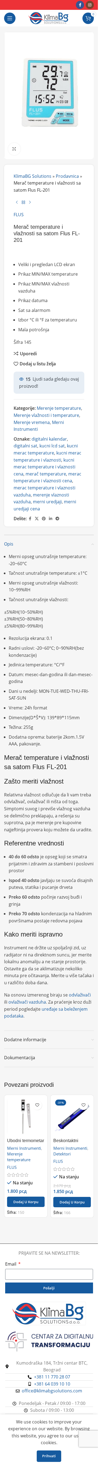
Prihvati (49, 1455)
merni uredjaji (47, 502)
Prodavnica (67, 176)
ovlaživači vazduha (27, 1002)
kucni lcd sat (52, 446)
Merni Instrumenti (24, 1148)
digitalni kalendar (49, 439)
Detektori (62, 1154)
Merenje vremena (32, 422)
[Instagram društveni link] (90, 5)
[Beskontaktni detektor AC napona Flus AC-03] (72, 1116)
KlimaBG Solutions (32, 176)
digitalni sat (25, 446)
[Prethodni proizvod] (17, 202)
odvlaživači (80, 995)
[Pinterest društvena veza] (43, 518)
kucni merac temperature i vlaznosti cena (44, 467)
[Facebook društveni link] (80, 5)
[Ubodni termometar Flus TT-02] (26, 1116)
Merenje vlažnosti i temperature (46, 415)
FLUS (19, 215)
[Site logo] (48, 18)
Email (11, 1264)
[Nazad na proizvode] (23, 202)
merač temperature (46, 474)
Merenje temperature (59, 408)
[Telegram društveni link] (57, 518)
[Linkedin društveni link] (50, 518)
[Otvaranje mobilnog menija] (9, 18)
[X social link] (36, 518)
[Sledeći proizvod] (30, 202)
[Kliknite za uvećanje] (14, 149)
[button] (26, 1202)
